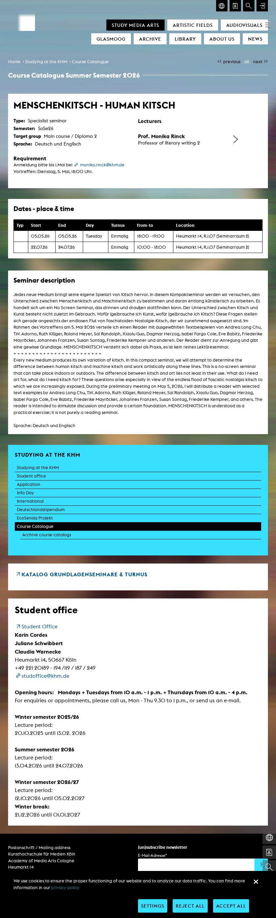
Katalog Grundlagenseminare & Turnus (84, 574)
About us (222, 39)
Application (28, 484)
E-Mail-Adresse (152, 855)
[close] (256, 881)
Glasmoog (111, 39)
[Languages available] (222, 5)
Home (14, 61)
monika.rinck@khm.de (102, 164)
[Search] (248, 5)
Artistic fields (193, 25)
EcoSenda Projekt (35, 517)
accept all (231, 906)
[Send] (261, 865)
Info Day (25, 492)
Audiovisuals (244, 25)
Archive (150, 39)
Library (185, 39)
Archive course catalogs (46, 534)
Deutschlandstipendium (41, 509)
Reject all (190, 906)
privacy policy (65, 887)
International (30, 501)
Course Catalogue (90, 61)
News (255, 39)
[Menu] (268, 24)
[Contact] (235, 5)
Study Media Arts (135, 25)
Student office (31, 475)
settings (152, 906)
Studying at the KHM (46, 61)
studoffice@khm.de (45, 676)
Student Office (40, 626)
